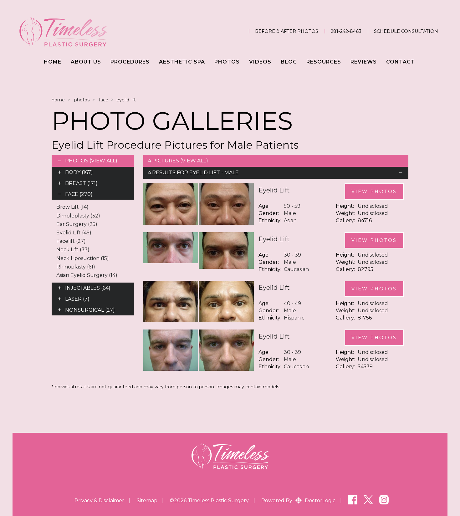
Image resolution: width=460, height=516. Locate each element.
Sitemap (147, 500)
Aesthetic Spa (182, 62)
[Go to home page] (82, 31)
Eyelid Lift (73, 233)
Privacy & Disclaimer (99, 500)
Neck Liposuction (82, 258)
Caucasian (296, 269)
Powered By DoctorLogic (298, 500)
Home (52, 62)
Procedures (130, 62)
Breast (81, 183)
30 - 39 (292, 255)
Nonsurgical (90, 310)
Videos (260, 62)
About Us (86, 62)
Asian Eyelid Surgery (86, 275)
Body (79, 172)
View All (103, 161)
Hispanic (294, 318)
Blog (289, 62)
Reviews (363, 62)
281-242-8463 (346, 31)
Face (103, 100)
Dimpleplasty (78, 216)
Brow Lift (72, 207)
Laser (77, 299)
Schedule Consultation (406, 31)
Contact (400, 62)
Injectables (87, 288)
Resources (323, 62)
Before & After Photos (286, 31)
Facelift (71, 241)
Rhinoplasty (75, 267)
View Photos (374, 191)
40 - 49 (292, 303)
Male (290, 213)
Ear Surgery (76, 224)
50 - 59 (292, 206)
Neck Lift (72, 250)
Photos (227, 62)
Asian (290, 220)
